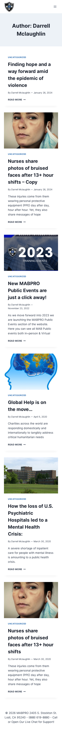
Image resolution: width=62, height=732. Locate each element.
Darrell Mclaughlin (20, 92)
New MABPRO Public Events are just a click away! (27, 290)
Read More (17, 99)
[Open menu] (55, 6)
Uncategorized (17, 57)
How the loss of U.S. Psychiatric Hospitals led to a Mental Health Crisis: (30, 520)
